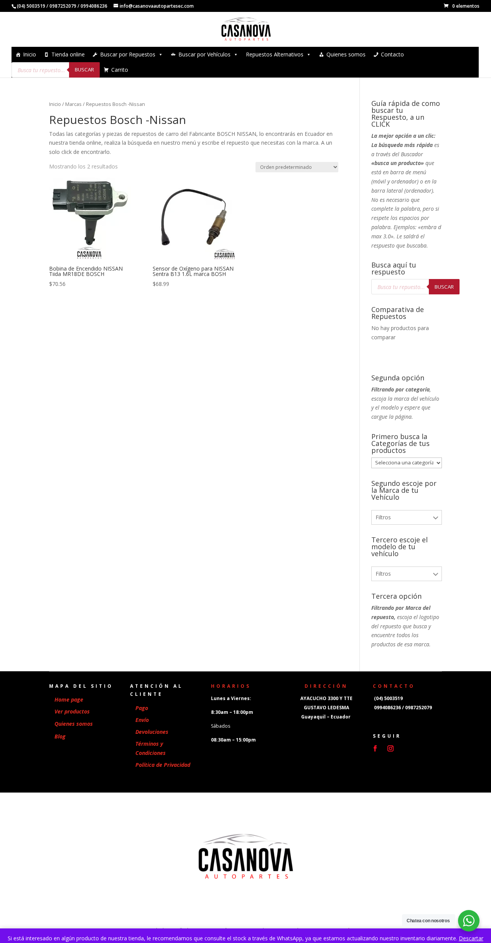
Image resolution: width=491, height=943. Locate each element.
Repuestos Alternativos (274, 54)
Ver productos (72, 711)
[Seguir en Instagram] (390, 748)
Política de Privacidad (162, 764)
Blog (60, 736)
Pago (141, 708)
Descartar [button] (471, 938)
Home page (68, 699)
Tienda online (68, 54)
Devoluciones (151, 731)
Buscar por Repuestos (127, 54)
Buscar (84, 69)
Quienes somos (346, 54)
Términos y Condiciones (150, 748)
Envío (142, 719)
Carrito (119, 69)
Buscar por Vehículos (204, 54)
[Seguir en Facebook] (375, 748)
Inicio (29, 54)
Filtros (383, 517)
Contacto (392, 54)
